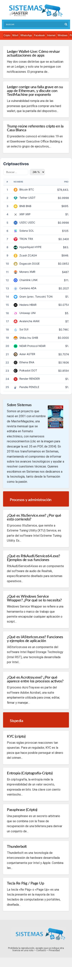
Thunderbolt (17, 847)
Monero (24, 271)
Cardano (24, 288)
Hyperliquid (26, 247)
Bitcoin (23, 189)
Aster (22, 354)
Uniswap (24, 313)
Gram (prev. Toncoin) (32, 296)
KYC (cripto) (16, 736)
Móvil (15, 35)
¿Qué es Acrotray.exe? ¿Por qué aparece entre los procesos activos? (35, 679)
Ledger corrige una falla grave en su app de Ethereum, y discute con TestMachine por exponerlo (35, 91)
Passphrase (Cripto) (22, 810)
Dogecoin (25, 263)
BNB (22, 206)
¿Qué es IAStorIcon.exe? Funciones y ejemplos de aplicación (35, 639)
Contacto (41, 950)
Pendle (23, 387)
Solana (23, 230)
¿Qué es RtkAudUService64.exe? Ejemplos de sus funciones (33, 558)
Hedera (24, 304)
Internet (51, 35)
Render (23, 378)
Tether (23, 197)
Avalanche (25, 321)
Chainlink (25, 280)
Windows (63, 35)
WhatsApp (26, 35)
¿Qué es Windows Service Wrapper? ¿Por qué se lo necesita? (34, 598)
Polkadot (25, 370)
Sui (21, 329)
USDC (23, 222)
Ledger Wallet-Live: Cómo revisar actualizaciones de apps (33, 53)
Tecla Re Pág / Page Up (25, 883)
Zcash (23, 255)
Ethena (23, 362)
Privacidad (54, 950)
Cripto (7, 35)
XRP (22, 214)
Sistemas (36, 10)
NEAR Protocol (28, 345)
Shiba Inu (25, 337)
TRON (23, 238)
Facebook (39, 35)
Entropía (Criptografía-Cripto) (29, 773)
